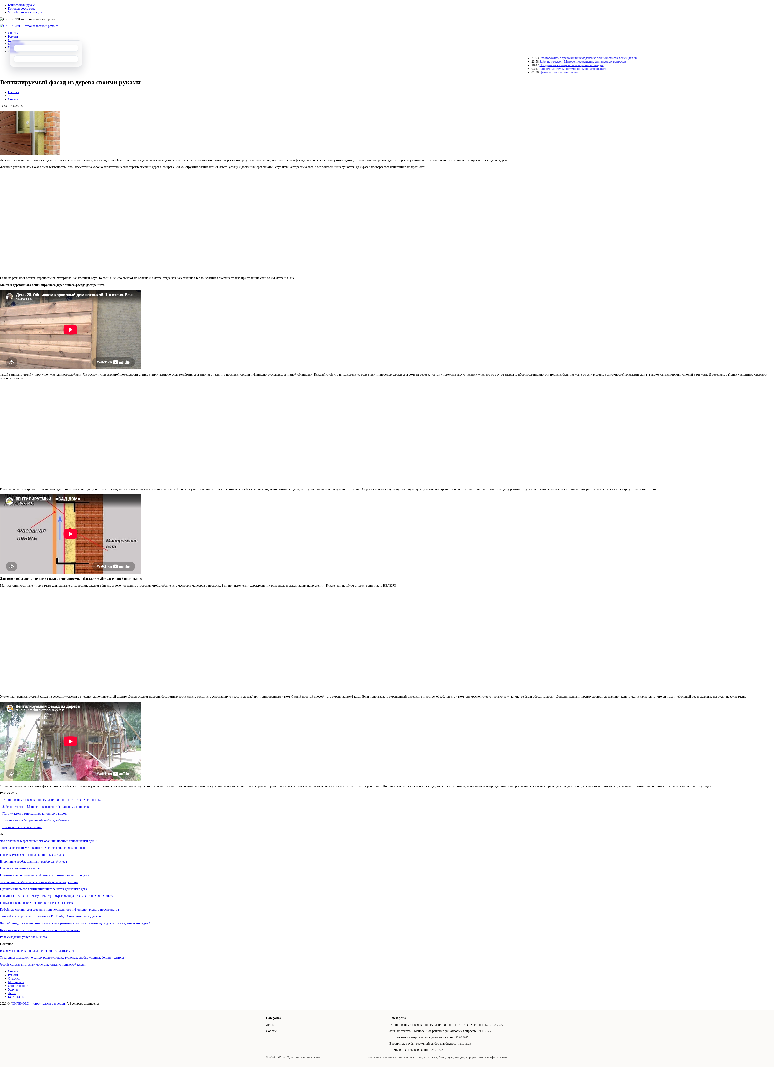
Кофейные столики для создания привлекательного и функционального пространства (59, 909)
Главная (13, 92)
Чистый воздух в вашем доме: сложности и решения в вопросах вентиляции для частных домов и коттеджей (75, 923)
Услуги (13, 989)
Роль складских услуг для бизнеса (23, 937)
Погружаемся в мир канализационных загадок (526, 65)
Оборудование (18, 985)
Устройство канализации (25, 12)
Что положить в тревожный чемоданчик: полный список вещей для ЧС (543, 58)
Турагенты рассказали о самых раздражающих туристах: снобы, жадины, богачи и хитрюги (63, 957)
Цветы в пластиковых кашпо (514, 72)
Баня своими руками (22, 5)
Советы (13, 33)
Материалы (16, 982)
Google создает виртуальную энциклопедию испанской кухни (43, 964)
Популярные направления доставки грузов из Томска (37, 902)
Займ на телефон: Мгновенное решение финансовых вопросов (537, 61)
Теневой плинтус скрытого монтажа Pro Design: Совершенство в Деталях (50, 916)
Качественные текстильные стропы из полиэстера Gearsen (40, 930)
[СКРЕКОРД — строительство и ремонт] (29, 26)
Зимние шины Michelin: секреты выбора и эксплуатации (39, 882)
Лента (12, 993)
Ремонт (13, 36)
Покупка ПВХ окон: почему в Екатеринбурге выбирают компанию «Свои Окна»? (56, 896)
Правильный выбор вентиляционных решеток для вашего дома (44, 889)
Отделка (14, 40)
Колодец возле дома (21, 8)
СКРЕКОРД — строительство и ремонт (39, 1003)
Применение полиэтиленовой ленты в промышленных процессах (45, 875)
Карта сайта (16, 996)
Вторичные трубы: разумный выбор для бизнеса (527, 68)
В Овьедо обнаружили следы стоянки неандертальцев (37, 950)
